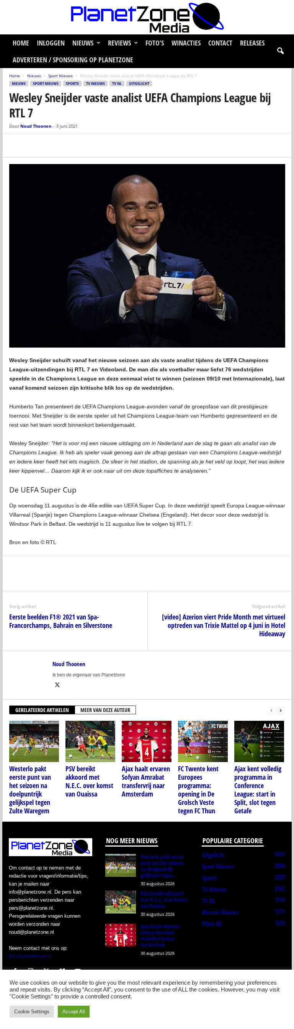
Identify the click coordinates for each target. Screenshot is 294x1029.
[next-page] (280, 710)
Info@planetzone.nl (30, 956)
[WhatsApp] (52, 145)
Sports (72, 83)
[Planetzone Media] (147, 17)
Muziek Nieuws (220, 912)
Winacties (186, 42)
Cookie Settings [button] (31, 1011)
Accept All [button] (73, 1011)
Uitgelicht (139, 83)
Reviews (119, 42)
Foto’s (154, 42)
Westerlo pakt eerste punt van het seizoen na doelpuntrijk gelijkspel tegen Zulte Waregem (30, 789)
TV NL (117, 83)
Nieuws (82, 42)
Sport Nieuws (60, 75)
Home (21, 42)
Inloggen (51, 42)
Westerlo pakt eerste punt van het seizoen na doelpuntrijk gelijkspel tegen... (162, 866)
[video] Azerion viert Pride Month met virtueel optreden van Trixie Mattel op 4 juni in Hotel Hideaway (223, 625)
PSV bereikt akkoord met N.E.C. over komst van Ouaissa (89, 781)
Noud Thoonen (35, 126)
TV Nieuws (95, 83)
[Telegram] (69, 145)
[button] (280, 51)
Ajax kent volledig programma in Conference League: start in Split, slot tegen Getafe (257, 789)
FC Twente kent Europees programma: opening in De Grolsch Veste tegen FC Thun (198, 789)
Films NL (212, 924)
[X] (34, 145)
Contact (220, 42)
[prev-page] (271, 710)
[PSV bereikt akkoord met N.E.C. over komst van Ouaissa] (90, 741)
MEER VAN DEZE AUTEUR (105, 710)
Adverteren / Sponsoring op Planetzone (73, 59)
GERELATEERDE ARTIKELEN (42, 710)
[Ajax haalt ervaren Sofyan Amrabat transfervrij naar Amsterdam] (147, 741)
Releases (252, 42)
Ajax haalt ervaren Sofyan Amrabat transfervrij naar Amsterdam (146, 781)
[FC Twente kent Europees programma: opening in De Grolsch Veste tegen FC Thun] (203, 741)
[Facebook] (16, 145)
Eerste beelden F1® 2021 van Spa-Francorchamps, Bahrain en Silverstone (60, 621)
